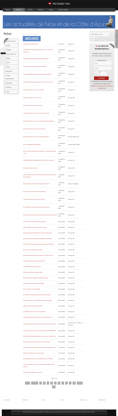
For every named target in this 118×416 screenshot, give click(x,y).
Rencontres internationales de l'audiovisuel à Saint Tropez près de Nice (40, 215)
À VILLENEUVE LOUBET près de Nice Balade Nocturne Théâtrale (38, 358)
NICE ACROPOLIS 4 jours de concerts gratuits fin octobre (36, 207)
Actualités (19, 9)
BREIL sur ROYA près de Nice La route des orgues (34, 227)
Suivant (80, 383)
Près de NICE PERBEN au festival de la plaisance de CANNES (37, 74)
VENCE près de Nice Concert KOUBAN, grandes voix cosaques (37, 300)
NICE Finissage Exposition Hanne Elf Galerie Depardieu (36, 58)
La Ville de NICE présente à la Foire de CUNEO (34, 199)
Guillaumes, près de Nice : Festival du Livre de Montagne (36, 342)
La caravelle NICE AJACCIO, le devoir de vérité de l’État (36, 113)
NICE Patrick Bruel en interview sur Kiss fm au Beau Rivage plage (38, 121)
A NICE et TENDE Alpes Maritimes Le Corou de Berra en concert (38, 82)
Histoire (30, 9)
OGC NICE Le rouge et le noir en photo (32, 97)
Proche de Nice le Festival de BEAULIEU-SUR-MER (34, 66)
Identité (40, 9)
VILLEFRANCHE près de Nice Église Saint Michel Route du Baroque (38, 160)
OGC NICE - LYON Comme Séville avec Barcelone (34, 221)
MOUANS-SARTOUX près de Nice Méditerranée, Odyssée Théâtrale (38, 244)
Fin (54, 387)
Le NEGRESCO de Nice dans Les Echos (32, 266)
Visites (51, 9)
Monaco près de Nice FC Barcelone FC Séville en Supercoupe (37, 233)
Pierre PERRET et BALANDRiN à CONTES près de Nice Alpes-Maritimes (39, 347)
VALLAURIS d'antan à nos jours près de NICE (33, 90)
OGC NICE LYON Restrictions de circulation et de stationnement (38, 255)
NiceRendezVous (59, 4)
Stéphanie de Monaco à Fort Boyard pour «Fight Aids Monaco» (38, 317)
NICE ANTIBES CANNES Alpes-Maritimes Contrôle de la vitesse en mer (39, 336)
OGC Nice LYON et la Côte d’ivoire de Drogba (33, 283)
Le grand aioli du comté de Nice (30, 44)
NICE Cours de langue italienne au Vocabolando (34, 191)
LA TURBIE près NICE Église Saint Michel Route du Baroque (37, 294)
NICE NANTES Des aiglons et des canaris (32, 372)
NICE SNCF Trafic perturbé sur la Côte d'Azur (33, 353)
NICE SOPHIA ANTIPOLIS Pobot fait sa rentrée (34, 261)
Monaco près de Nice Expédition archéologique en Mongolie (37, 238)
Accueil (8, 9)
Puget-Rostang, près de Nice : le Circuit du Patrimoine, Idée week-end (39, 324)
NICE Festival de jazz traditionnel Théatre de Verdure (35, 278)
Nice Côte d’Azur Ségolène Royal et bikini (33, 249)
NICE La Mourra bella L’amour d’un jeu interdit (34, 129)
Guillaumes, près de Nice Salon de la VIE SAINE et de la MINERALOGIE (39, 330)
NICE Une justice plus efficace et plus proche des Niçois (36, 183)
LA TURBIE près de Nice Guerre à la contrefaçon (34, 311)
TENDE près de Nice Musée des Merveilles (33, 306)
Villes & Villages (63, 9)
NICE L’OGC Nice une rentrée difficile (31, 289)
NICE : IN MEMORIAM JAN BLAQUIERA (32, 144)
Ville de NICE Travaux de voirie (30, 168)
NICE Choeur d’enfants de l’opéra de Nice (33, 105)
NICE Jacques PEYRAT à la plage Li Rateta (33, 272)
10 (74, 383)
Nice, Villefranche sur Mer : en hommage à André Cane (36, 136)
